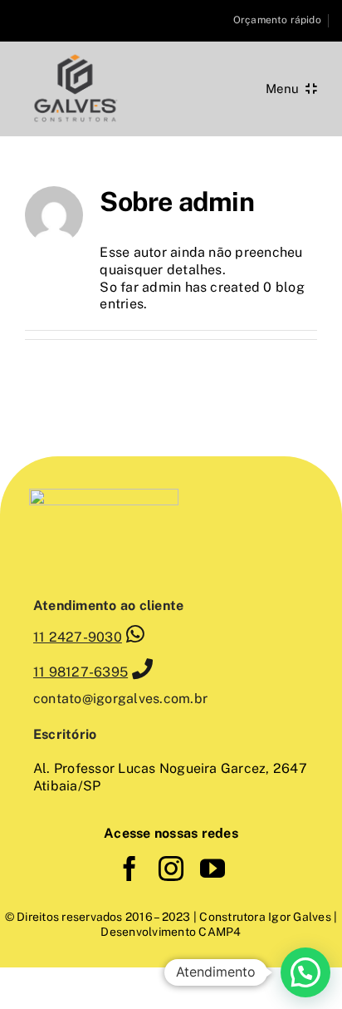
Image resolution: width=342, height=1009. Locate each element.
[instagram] (171, 868)
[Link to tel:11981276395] (142, 668)
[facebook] (129, 868)
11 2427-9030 (77, 637)
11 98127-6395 (80, 672)
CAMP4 (218, 931)
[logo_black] (75, 56)
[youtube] (212, 868)
